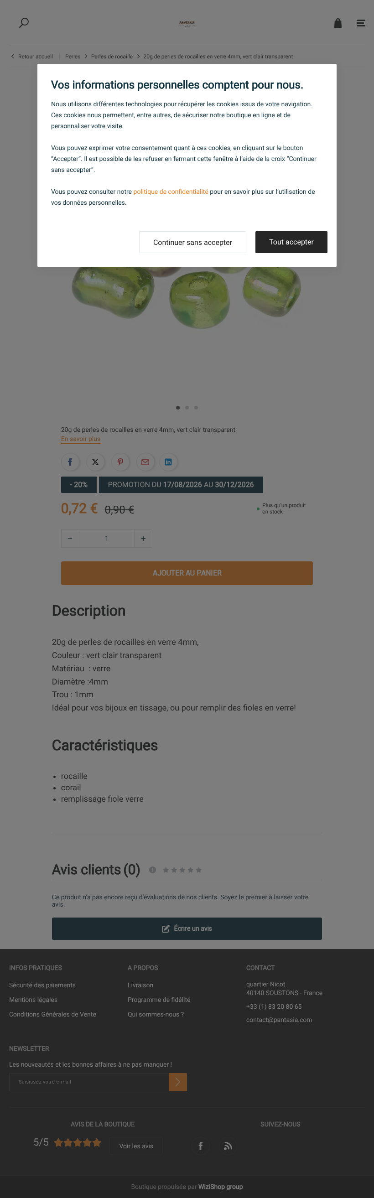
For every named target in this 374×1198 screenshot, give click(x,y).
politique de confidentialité (171, 192)
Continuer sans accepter (192, 242)
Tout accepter (291, 242)
